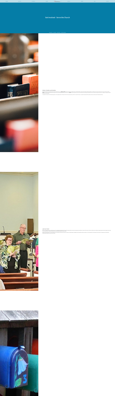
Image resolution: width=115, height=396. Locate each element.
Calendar (47, 1)
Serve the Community (63, 32)
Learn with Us (54, 32)
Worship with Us (51, 32)
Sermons (82, 1)
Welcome (7, 1)
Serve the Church (58, 32)
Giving (94, 1)
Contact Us (107, 1)
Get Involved (33, 1)
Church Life (68, 1)
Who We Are (19, 1)
